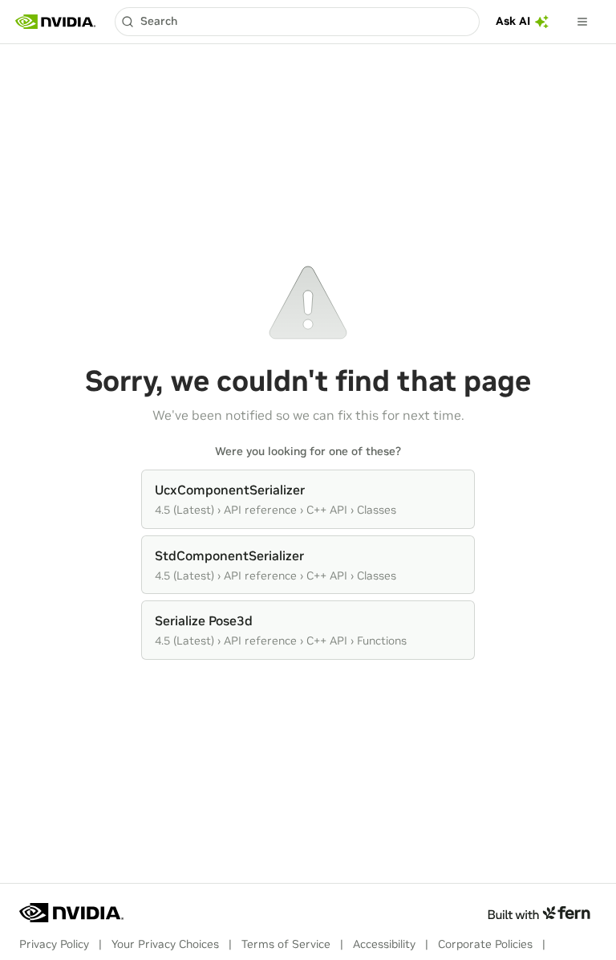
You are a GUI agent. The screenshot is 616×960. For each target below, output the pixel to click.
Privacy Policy (54, 944)
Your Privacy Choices (165, 944)
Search (158, 21)
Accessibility (384, 944)
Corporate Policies (485, 944)
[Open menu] (582, 21)
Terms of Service (285, 944)
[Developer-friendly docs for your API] (538, 912)
